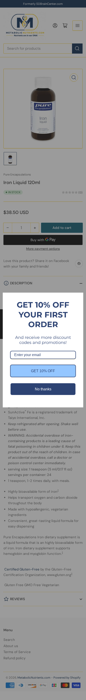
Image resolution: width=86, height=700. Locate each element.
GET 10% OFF (43, 371)
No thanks (43, 389)
